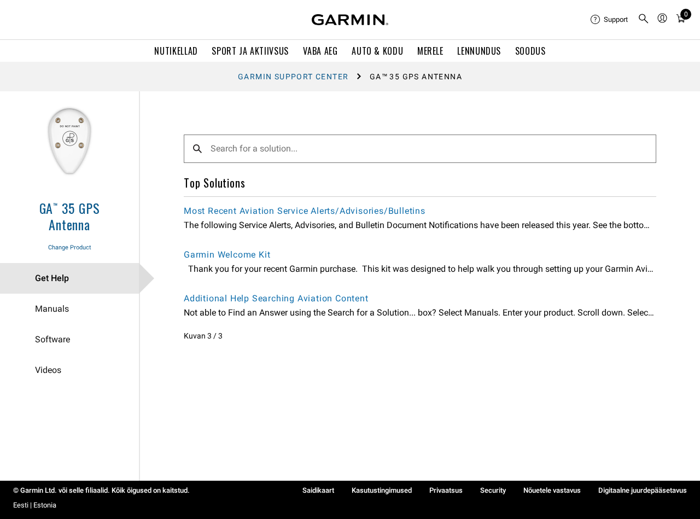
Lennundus (479, 50)
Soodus (530, 50)
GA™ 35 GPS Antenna (69, 216)
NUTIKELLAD (175, 50)
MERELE (430, 50)
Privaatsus (446, 490)
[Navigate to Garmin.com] (350, 19)
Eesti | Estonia (34, 505)
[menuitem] (610, 19)
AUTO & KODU (377, 50)
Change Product (69, 247)
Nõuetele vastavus (552, 490)
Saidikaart (318, 490)
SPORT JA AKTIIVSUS (250, 50)
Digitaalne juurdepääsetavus (642, 490)
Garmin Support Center (293, 76)
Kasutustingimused (382, 490)
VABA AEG (320, 50)
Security (493, 490)
